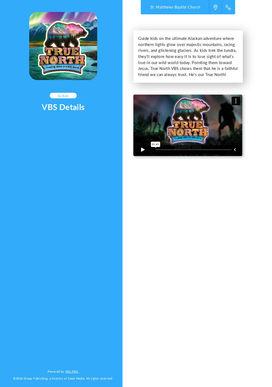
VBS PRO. (72, 371)
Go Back (63, 96)
